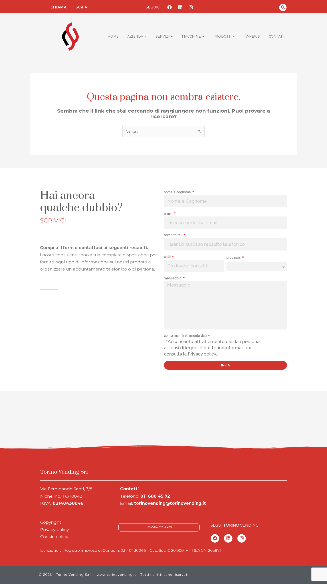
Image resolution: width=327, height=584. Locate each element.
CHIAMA (58, 7)
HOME (113, 36)
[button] (283, 7)
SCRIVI (82, 7)
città (168, 257)
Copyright (50, 522)
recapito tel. (173, 235)
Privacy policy (54, 529)
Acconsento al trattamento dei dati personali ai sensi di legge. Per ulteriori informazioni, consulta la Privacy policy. (212, 348)
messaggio (173, 278)
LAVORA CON (159, 527)
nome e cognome (178, 192)
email (168, 213)
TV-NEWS (252, 36)
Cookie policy (54, 536)
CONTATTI (277, 36)
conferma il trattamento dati (186, 335)
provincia (233, 257)
